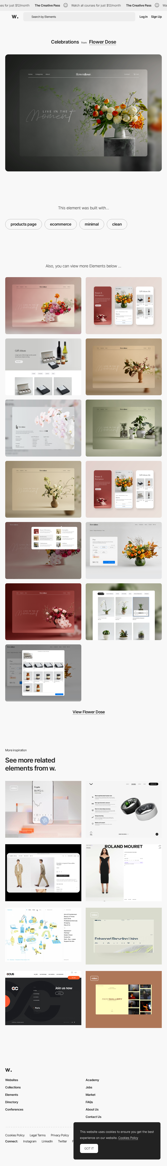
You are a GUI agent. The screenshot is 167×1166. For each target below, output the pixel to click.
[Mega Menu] (43, 550)
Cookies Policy (15, 1135)
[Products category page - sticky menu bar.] (124, 611)
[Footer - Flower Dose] (43, 428)
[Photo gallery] (124, 999)
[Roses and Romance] (43, 611)
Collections (13, 1087)
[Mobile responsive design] (124, 489)
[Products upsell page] (43, 672)
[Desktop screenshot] (43, 305)
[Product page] (124, 550)
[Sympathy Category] (43, 489)
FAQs (89, 1102)
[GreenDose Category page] (124, 428)
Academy (92, 1080)
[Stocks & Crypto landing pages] (43, 809)
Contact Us (93, 1117)
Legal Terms (38, 1135)
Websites (11, 1080)
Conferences (14, 1109)
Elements (11, 1094)
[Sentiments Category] (124, 366)
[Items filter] (43, 935)
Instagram (30, 1141)
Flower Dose (102, 41)
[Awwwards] (15, 16)
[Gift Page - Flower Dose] (43, 366)
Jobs (89, 1087)
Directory (11, 1102)
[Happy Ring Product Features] (124, 809)
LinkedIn (47, 1141)
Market (90, 1094)
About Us (92, 1109)
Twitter (62, 1141)
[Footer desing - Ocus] (43, 998)
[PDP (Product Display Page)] (124, 872)
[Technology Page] (124, 936)
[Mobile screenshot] (124, 305)
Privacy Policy (60, 1135)
